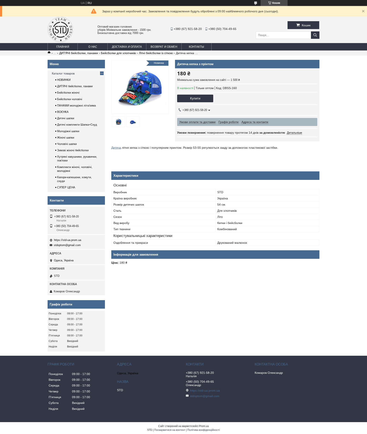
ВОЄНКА (63, 111)
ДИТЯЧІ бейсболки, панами (78, 53)
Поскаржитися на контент (169, 429)
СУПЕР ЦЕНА (66, 187)
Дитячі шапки (65, 118)
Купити (195, 98)
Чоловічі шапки (67, 144)
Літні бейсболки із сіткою (156, 53)
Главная (62, 46)
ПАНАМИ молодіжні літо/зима (76, 105)
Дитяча (116, 147)
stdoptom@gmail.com (67, 245)
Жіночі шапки (65, 137)
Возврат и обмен (164, 46)
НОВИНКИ (64, 79)
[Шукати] (315, 35)
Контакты (196, 46)
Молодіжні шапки (68, 131)
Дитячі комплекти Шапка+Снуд (77, 124)
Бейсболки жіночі (68, 92)
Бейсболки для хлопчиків (118, 53)
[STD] (60, 41)
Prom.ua (204, 426)
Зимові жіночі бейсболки (73, 150)
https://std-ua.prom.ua (67, 240)
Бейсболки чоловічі (69, 99)
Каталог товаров (63, 73)
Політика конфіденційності (203, 429)
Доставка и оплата (127, 46)
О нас (92, 46)
